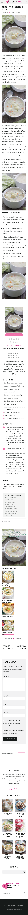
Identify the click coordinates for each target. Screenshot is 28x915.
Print (14, 334)
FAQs (23, 902)
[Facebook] (14, 789)
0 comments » (19, 638)
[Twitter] (12, 789)
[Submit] (24, 872)
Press (4, 905)
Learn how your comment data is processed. (13, 752)
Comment (6, 676)
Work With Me (11, 905)
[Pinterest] (16, 789)
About (18, 902)
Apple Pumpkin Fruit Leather (21, 647)
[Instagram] (19, 789)
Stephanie (5, 12)
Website (5, 712)
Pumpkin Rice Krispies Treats (7, 647)
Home (13, 902)
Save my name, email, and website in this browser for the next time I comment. (13, 723)
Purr (21, 909)
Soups (11, 638)
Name (5, 696)
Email (5, 704)
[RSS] (9, 789)
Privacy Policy (20, 905)
